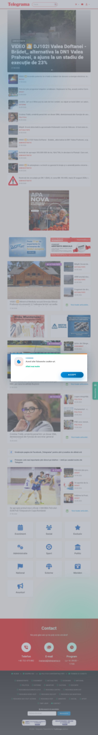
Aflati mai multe (33, 366)
